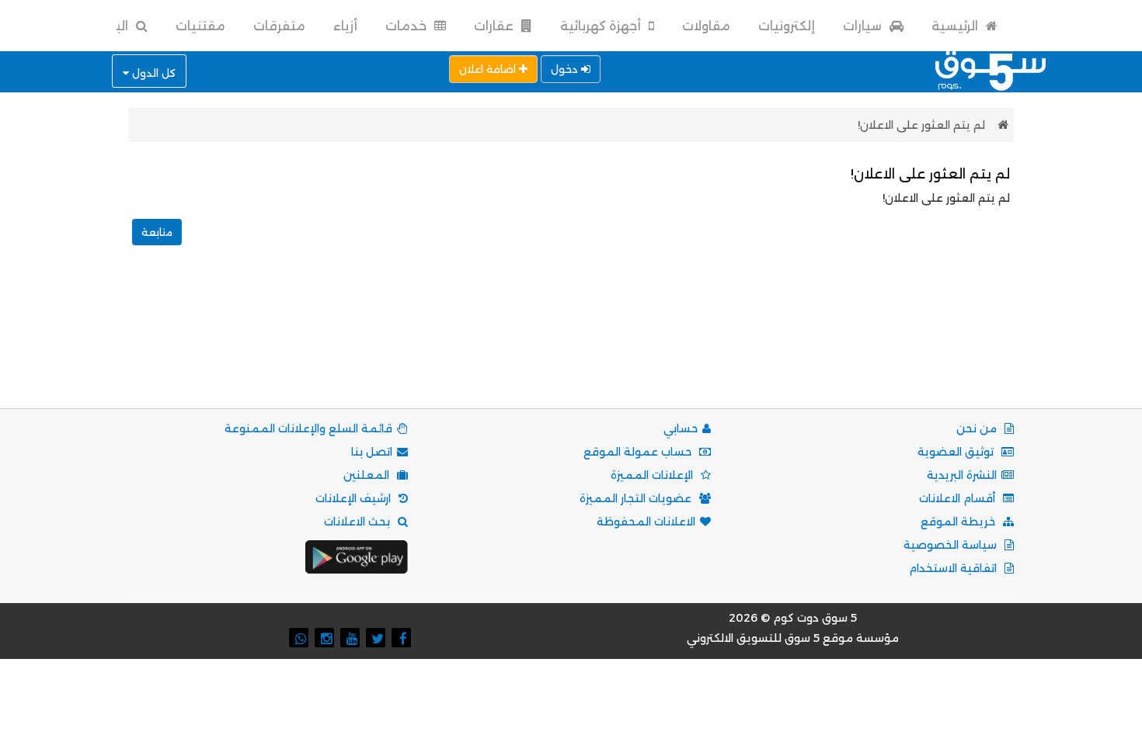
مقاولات (706, 26)
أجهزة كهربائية (602, 26)
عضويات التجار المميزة (637, 498)
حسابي (680, 428)
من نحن (978, 428)
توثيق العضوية (957, 452)
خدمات (407, 26)
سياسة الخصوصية (952, 545)
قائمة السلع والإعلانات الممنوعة (308, 428)
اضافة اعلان (489, 69)
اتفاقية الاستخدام (954, 568)
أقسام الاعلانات (958, 498)
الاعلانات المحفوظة (646, 522)
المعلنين (367, 475)
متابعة (156, 232)
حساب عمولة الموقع (639, 452)
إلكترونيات (786, 26)
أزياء (345, 26)
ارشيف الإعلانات (354, 498)
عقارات (495, 26)
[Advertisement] (571, 344)
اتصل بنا (371, 452)
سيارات (864, 26)
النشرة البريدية (962, 475)
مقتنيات (200, 26)
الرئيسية (956, 26)
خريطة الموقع (959, 522)
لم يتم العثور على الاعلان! (921, 125)
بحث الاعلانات (358, 522)
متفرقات (279, 26)
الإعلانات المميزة (653, 475)
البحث (111, 26)
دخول (566, 69)
